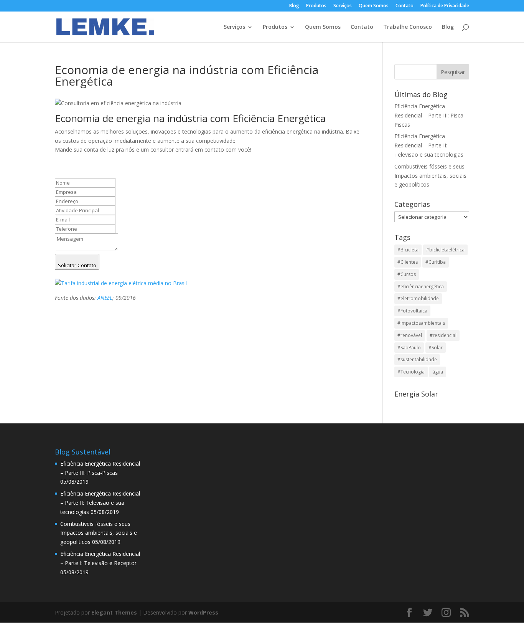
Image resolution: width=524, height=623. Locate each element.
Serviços (342, 6)
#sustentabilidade (417, 359)
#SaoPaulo (409, 347)
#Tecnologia (411, 372)
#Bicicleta (408, 249)
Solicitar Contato (77, 265)
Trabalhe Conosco (407, 27)
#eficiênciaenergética (420, 286)
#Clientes (407, 262)
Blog (294, 6)
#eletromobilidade (418, 298)
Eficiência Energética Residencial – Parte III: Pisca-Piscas (429, 115)
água (437, 372)
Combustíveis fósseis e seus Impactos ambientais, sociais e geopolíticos (430, 175)
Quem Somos (374, 6)
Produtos (316, 6)
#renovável (409, 335)
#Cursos (406, 274)
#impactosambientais (421, 323)
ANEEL (104, 297)
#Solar (435, 347)
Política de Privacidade (444, 6)
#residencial (443, 335)
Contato (404, 6)
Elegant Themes (114, 612)
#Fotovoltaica (412, 310)
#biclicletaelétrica (445, 249)
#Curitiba (435, 262)
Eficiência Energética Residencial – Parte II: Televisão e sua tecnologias (428, 145)
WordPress (203, 612)
